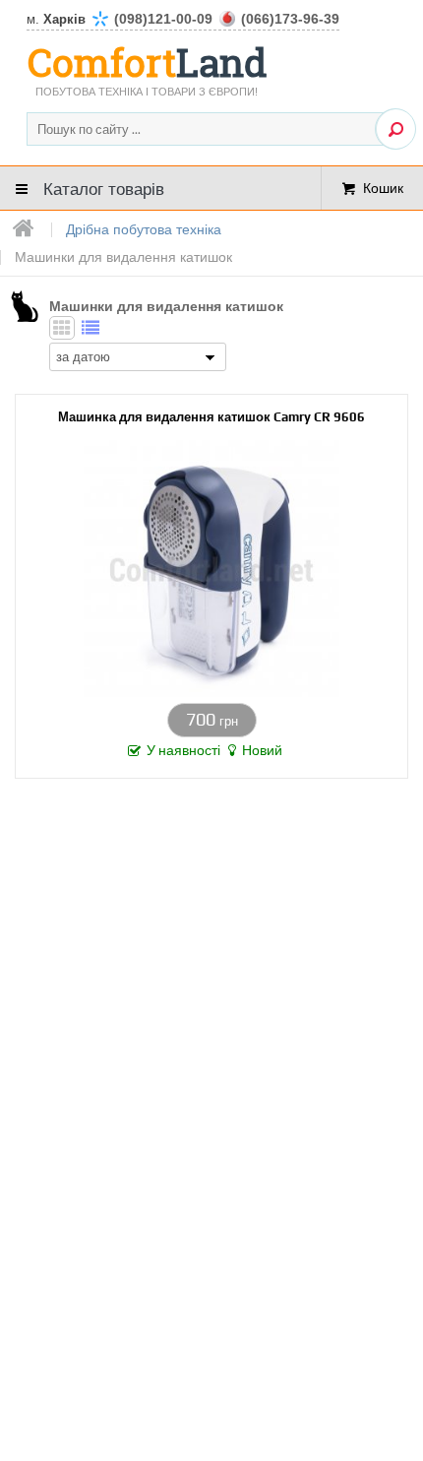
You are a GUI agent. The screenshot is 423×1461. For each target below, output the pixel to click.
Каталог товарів (103, 187)
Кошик (383, 187)
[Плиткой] (62, 328)
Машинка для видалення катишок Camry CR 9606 (211, 417)
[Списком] (90, 328)
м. (183, 19)
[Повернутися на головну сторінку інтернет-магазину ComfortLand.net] (24, 229)
